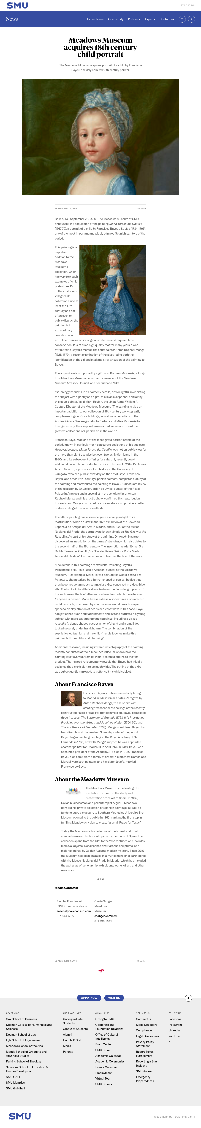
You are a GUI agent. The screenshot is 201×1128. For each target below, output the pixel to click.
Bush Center (103, 1044)
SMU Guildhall (15, 1088)
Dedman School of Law (21, 1034)
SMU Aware (144, 1071)
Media (67, 1046)
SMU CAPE (13, 1077)
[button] (188, 998)
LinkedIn (174, 1030)
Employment (103, 1073)
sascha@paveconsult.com (74, 911)
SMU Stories (103, 1084)
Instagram (175, 1025)
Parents (68, 1052)
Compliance (144, 1030)
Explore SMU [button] (188, 5)
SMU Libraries (15, 1082)
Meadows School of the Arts (24, 1046)
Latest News (95, 19)
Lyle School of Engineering (23, 1040)
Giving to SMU (104, 1019)
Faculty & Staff (72, 1040)
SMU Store (102, 1050)
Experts (150, 19)
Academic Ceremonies (110, 1061)
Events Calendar (106, 1067)
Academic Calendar (108, 1056)
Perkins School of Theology (23, 1061)
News (12, 19)
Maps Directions (147, 1025)
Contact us (167, 19)
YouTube (174, 1036)
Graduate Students (75, 1029)
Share (141, 208)
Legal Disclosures (147, 1036)
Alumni (67, 1034)
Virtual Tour (102, 1078)
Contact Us (143, 1019)
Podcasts (134, 19)
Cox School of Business (21, 1019)
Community (115, 19)
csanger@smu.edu (106, 916)
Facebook (174, 1019)
